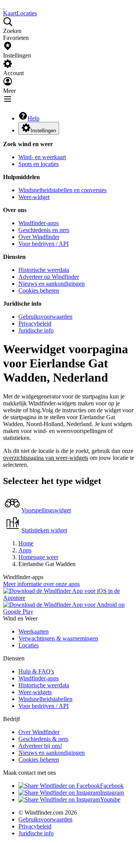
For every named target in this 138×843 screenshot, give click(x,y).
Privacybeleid (34, 323)
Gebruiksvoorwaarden (45, 316)
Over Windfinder (38, 237)
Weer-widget (33, 197)
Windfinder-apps (38, 223)
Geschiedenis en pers (43, 230)
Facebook (112, 785)
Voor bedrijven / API (43, 243)
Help (33, 118)
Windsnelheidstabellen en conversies (62, 190)
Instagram (112, 792)
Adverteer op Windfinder (48, 276)
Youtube (110, 799)
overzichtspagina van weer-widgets (45, 457)
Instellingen (43, 130)
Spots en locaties (38, 164)
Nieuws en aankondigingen (51, 283)
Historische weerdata (43, 270)
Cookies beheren (38, 290)
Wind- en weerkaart (42, 157)
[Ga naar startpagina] (4, 6)
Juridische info (36, 330)
